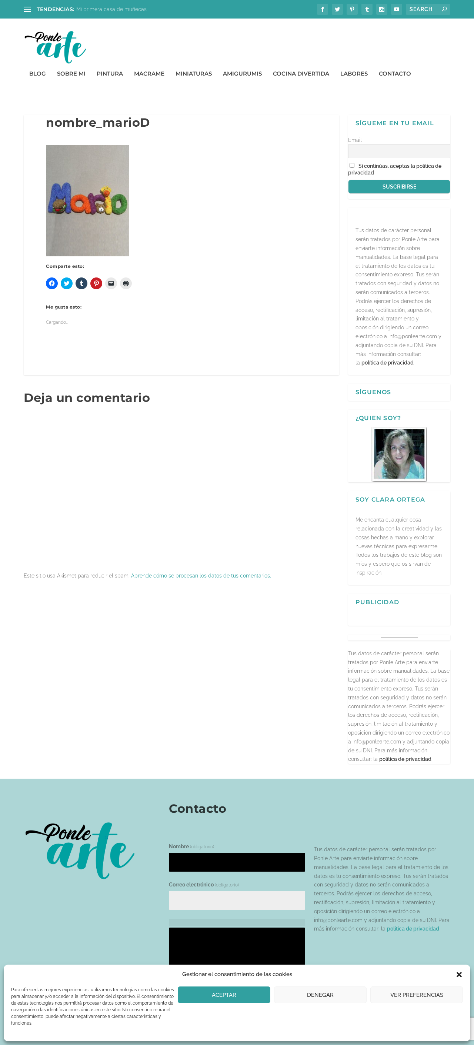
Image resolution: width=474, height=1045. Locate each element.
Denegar (320, 995)
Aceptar (224, 995)
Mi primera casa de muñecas (111, 9)
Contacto (395, 74)
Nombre (191, 846)
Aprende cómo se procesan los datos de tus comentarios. (201, 576)
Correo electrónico (204, 885)
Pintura (110, 74)
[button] (459, 974)
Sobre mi (71, 74)
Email (355, 140)
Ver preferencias (416, 995)
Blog (37, 74)
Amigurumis (242, 74)
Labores (354, 74)
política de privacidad (387, 363)
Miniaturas (194, 74)
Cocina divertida (301, 74)
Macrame (149, 74)
